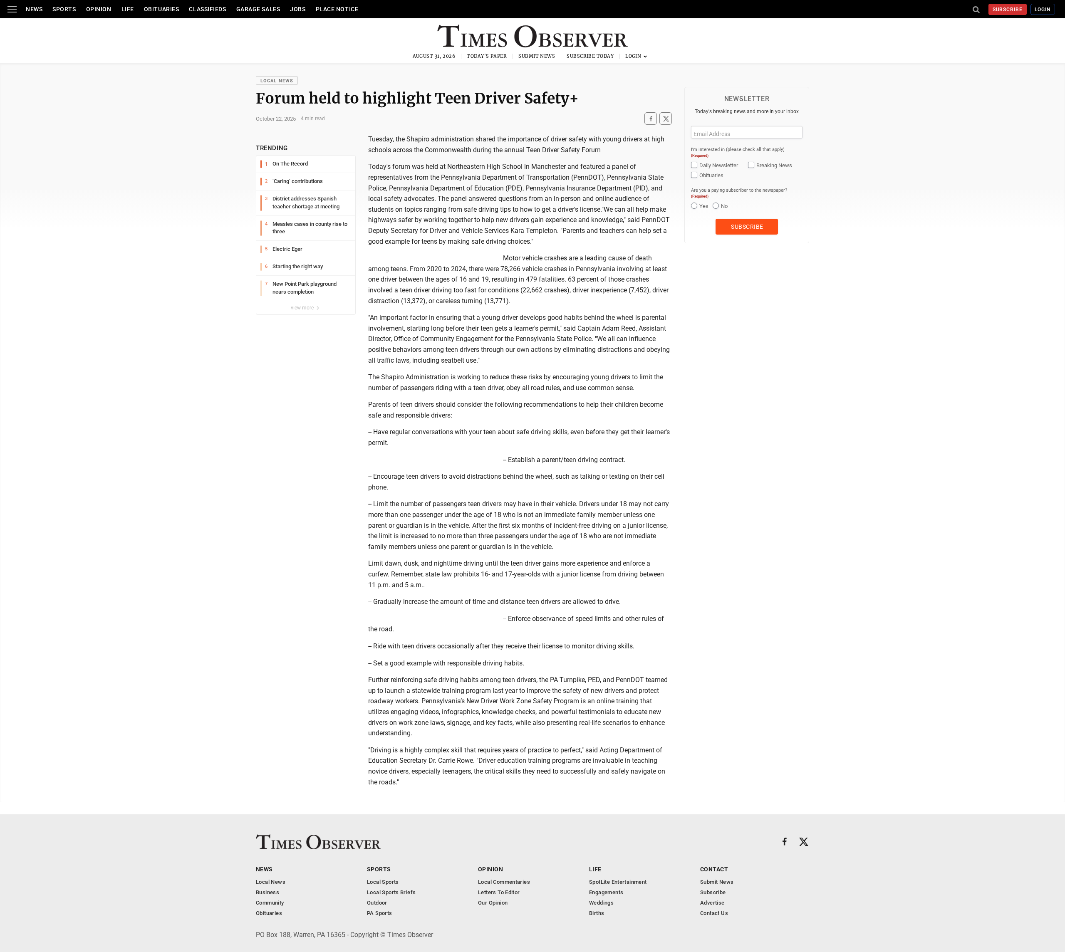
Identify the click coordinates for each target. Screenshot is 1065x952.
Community (270, 903)
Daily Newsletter (718, 165)
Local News (276, 81)
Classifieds (207, 9)
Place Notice (337, 9)
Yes (703, 206)
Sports (64, 9)
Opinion (98, 9)
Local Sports (383, 882)
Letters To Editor (499, 892)
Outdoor (377, 903)
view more (303, 308)
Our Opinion (493, 903)
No (724, 206)
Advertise (712, 903)
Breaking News (774, 165)
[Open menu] (12, 9)
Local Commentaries (504, 882)
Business (267, 892)
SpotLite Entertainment (618, 882)
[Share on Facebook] (650, 118)
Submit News (536, 56)
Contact (714, 869)
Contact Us (714, 913)
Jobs (297, 9)
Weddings (601, 903)
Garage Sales (258, 9)
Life (127, 9)
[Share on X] (665, 118)
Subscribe (1008, 9)
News (34, 9)
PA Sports (379, 913)
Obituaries (161, 9)
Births (596, 913)
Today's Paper (487, 56)
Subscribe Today (590, 56)
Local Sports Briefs (391, 892)
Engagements (606, 892)
